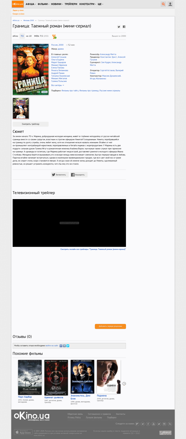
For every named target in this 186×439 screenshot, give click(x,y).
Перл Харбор (25, 397)
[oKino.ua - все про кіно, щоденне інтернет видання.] (18, 4)
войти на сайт (52, 345)
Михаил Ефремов (59, 65)
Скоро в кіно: (19, 14)
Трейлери (71, 4)
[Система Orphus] (165, 432)
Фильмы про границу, (89, 91)
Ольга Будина (57, 60)
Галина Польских (59, 81)
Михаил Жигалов (59, 79)
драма (61, 49)
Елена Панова (57, 68)
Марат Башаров (58, 62)
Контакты (120, 414)
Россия (54, 45)
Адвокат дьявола (53, 397)
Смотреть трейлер (30, 124)
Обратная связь (75, 414)
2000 (61, 45)
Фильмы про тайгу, (70, 91)
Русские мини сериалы (110, 91)
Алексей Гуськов (58, 57)
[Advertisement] (69, 287)
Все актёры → (57, 85)
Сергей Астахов (107, 70)
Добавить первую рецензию (110, 326)
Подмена (102, 396)
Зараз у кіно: (18, 10)
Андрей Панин (57, 73)
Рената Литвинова (59, 70)
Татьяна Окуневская (60, 76)
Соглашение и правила (99, 414)
